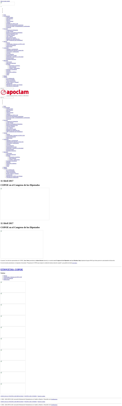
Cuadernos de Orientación (12, 30)
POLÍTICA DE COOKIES (30, 396)
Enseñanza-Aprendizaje (11, 69)
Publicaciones (9, 46)
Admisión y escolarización (12, 49)
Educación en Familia (11, 37)
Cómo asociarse (9, 21)
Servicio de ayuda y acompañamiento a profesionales (18, 26)
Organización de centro (11, 55)
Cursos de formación (10, 81)
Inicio (4, 14)
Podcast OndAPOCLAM (12, 33)
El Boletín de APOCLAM (12, 23)
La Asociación (6, 16)
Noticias (5, 41)
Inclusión (8, 70)
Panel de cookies (41, 396)
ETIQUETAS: (8, 269)
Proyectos (5, 28)
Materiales (5, 60)
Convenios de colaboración (12, 86)
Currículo (8, 53)
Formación (8, 27)
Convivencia (9, 61)
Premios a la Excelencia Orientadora (14, 32)
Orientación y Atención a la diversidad (14, 56)
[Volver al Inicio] (8, 5)
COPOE (5, 77)
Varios (7, 74)
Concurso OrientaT (10, 35)
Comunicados (9, 83)
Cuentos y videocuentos (14, 68)
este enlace (74, 263)
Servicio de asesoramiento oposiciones (14, 25)
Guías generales (12, 67)
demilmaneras (54, 399)
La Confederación (10, 78)
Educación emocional (11, 63)
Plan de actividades (10, 79)
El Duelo (8, 64)
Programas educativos (11, 59)
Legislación (6, 47)
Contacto (8, 22)
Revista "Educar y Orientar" (12, 82)
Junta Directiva (9, 18)
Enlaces (5, 75)
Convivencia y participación (12, 51)
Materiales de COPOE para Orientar (14, 84)
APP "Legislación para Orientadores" (14, 40)
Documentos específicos (14, 65)
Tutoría (7, 73)
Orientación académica (11, 72)
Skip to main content (5, 1)
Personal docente (10, 58)
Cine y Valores (9, 36)
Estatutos (8, 19)
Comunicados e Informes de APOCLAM (15, 44)
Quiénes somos (9, 17)
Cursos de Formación (11, 45)
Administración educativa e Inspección (14, 50)
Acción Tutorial (9, 31)
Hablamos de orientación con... (13, 39)
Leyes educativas (10, 54)
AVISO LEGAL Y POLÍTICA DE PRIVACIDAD (12, 396)
